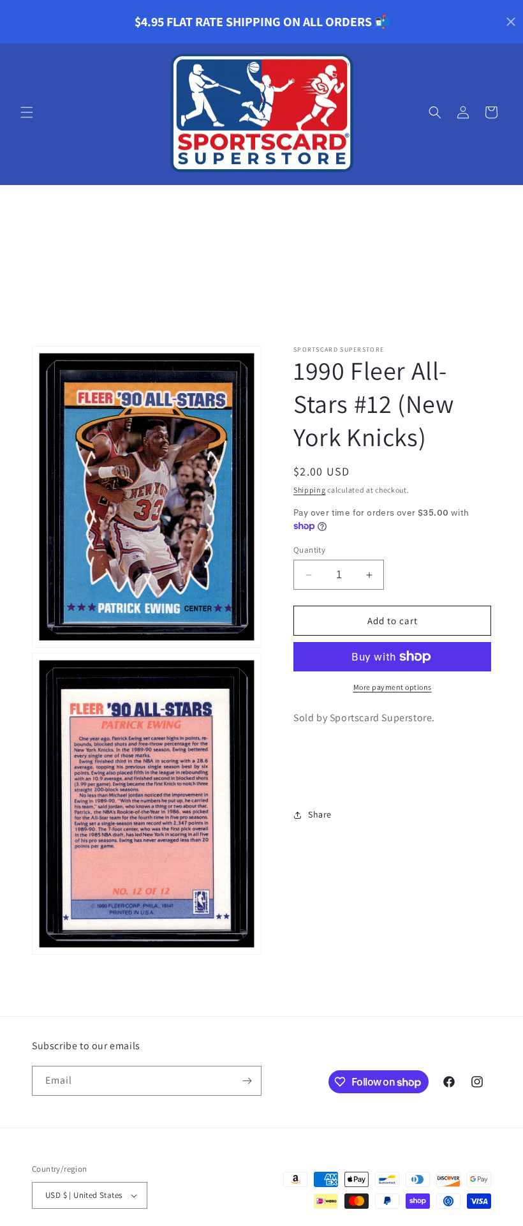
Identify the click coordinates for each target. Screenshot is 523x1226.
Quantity (309, 549)
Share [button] (320, 814)
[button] (27, 112)
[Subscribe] (247, 1081)
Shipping (309, 490)
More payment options (392, 687)
